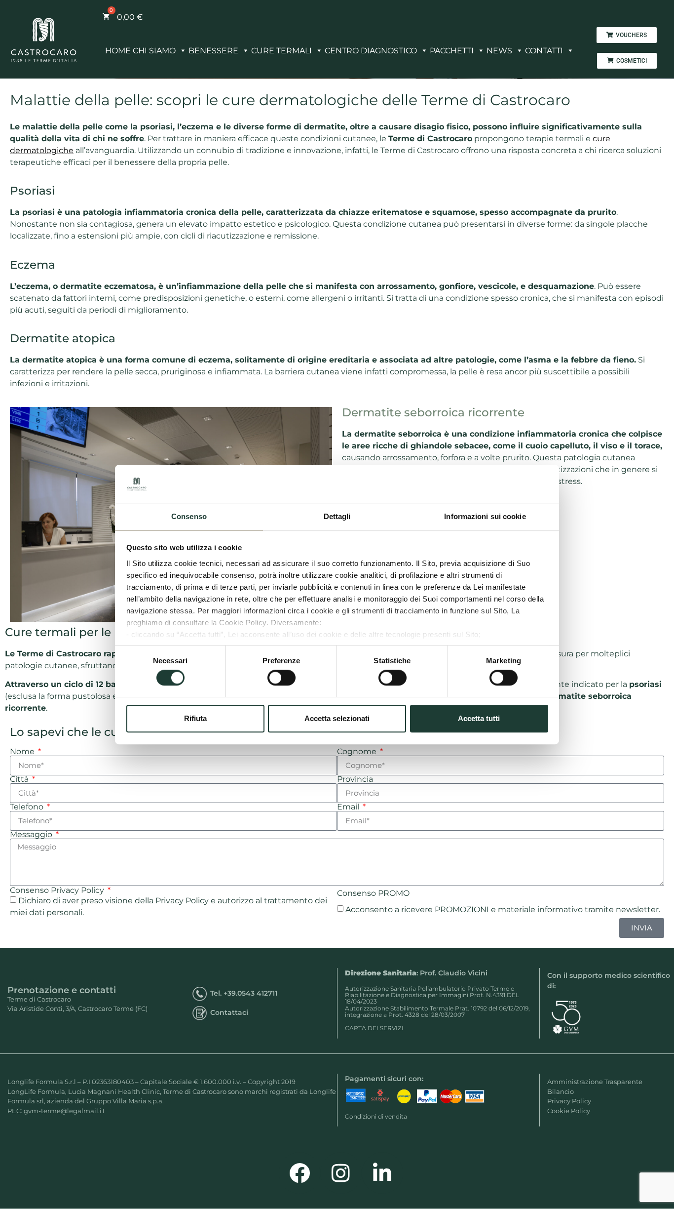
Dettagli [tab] (337, 516)
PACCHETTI (452, 50)
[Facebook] (299, 1173)
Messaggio (32, 835)
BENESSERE (213, 50)
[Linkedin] (382, 1173)
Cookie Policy (568, 1111)
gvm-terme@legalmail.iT (64, 1111)
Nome (23, 752)
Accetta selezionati (337, 718)
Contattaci (229, 1012)
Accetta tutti (479, 718)
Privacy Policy (569, 1101)
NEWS (499, 50)
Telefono (27, 807)
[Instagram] (341, 1173)
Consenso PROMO (373, 893)
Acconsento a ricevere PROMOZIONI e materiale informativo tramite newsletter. (502, 909)
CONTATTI (544, 50)
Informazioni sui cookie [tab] (484, 516)
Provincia (355, 779)
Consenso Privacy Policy (58, 890)
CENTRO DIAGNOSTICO (371, 50)
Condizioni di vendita (376, 1116)
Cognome (357, 752)
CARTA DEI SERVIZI (374, 1028)
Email (349, 807)
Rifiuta (195, 718)
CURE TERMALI (281, 50)
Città (20, 779)
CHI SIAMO (154, 50)
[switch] (281, 677)
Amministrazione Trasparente (594, 1082)
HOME (118, 50)
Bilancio (560, 1091)
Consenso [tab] (189, 516)
